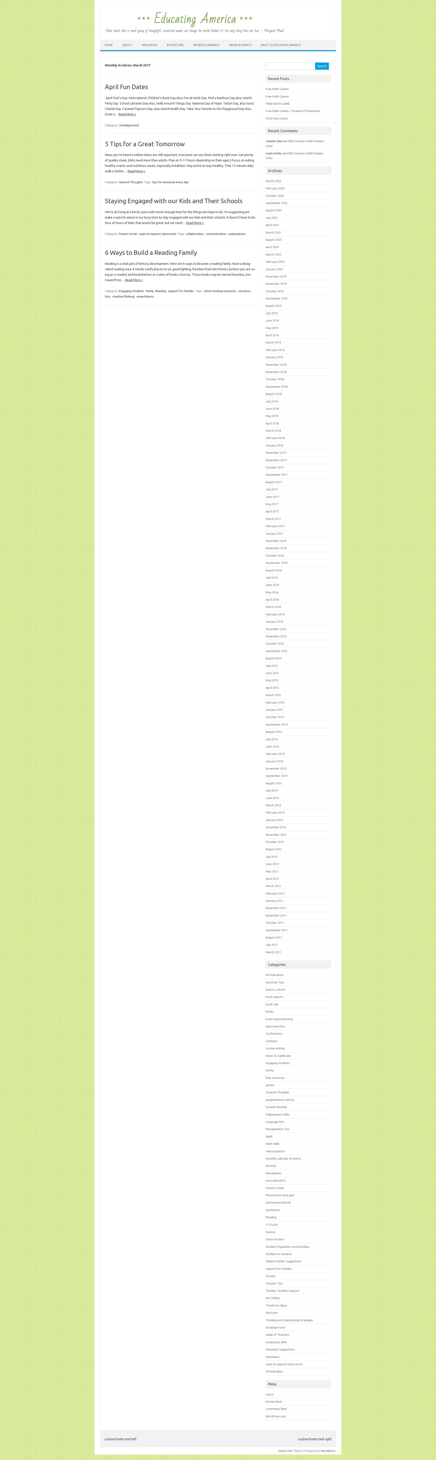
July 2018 (272, 401)
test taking (273, 1297)
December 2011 (276, 907)
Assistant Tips (275, 982)
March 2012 (273, 885)
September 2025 (276, 203)
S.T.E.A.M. (272, 1224)
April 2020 (272, 247)
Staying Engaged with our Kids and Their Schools (174, 200)
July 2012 (272, 856)
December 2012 (276, 827)
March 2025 (273, 232)
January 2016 (274, 621)
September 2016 (276, 562)
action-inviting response (220, 290)
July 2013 (272, 790)
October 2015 (275, 643)
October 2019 (275, 291)
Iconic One (285, 1450)
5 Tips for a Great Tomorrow (145, 143)
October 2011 (275, 922)
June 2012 (272, 863)
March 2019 (273, 342)
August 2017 (274, 482)
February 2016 (275, 614)
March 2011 (273, 952)
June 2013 (272, 797)
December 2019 (276, 276)
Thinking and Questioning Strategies (289, 1320)
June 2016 (272, 584)
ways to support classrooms (157, 233)
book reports (274, 996)
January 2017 (274, 533)
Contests (271, 1041)
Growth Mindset (276, 1107)
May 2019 (272, 327)
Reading (160, 290)
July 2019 (272, 313)
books (270, 1011)
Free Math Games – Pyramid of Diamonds (293, 110)
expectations (237, 233)
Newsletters (274, 1173)
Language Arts (275, 1121)
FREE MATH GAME (278, 103)
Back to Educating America (281, 45)
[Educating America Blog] (195, 32)
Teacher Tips (274, 1283)
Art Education (275, 974)
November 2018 (276, 371)
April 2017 (272, 511)
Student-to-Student (279, 1253)
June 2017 (272, 496)
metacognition (275, 1151)
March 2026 (273, 181)
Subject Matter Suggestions (284, 1261)
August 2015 (274, 658)
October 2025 (275, 195)
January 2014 (274, 761)
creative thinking (123, 296)
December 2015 (276, 629)
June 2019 (272, 320)
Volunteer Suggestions (280, 1349)
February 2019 (275, 349)
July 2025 (272, 217)
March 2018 (273, 430)
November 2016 (276, 548)
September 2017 (276, 474)
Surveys (271, 1275)
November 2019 (276, 283)
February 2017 (275, 526)
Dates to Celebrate (278, 1055)
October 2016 (275, 555)
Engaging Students (131, 290)
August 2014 (274, 731)
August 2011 (274, 937)
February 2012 (275, 893)
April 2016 (272, 599)
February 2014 (275, 753)
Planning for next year (280, 1195)
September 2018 (276, 386)
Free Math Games (277, 88)
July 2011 (272, 944)
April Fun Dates (126, 86)
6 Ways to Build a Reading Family (151, 252)
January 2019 (274, 357)
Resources (149, 45)
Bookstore (175, 45)
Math (269, 1136)
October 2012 (275, 841)
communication (216, 233)
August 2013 (274, 783)
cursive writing (275, 1048)
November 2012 (276, 834)
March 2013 (273, 805)
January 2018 (274, 445)
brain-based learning (279, 1019)
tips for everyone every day (170, 182)
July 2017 (272, 489)
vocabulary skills (276, 1342)
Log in (269, 1394)
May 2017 (272, 504)
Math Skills (273, 1143)
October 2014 (275, 717)
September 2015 (276, 651)
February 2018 (275, 437)
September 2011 (276, 930)
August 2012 (274, 849)
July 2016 (272, 577)
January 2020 (274, 269)
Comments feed (276, 1408)
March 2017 (273, 518)
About (127, 45)
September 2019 (276, 298)
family (150, 290)
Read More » (127, 114)
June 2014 (272, 746)
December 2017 (276, 452)
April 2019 (272, 335)
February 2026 (275, 188)
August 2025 (274, 210)
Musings (271, 1165)
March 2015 (273, 695)
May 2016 (272, 592)
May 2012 (272, 871)
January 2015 (274, 709)
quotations (273, 1209)
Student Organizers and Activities (288, 1246)
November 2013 (276, 768)
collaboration (195, 233)
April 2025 (272, 225)
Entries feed (274, 1401)
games (270, 1085)
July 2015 (272, 665)
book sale (272, 1004)
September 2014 (276, 724)
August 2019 (274, 305)
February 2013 (275, 812)
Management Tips (278, 1129)
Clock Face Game (277, 118)
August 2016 (274, 570)
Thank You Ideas (276, 1305)
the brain (271, 1312)
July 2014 (272, 739)
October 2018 (275, 379)
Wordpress (328, 1450)
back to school (275, 989)
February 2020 (275, 261)
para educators (276, 1180)
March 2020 (273, 254)
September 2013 (276, 775)
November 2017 (276, 460)
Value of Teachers (277, 1334)
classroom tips (275, 1026)
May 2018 (272, 415)
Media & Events (240, 45)
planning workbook (278, 1202)
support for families (181, 290)
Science (270, 1231)
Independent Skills (278, 1114)
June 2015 (272, 673)
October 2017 (275, 467)
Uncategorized (129, 125)
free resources (275, 1077)
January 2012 (274, 900)
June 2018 (272, 408)
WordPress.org (276, 1416)
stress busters (275, 1239)
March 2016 (273, 606)
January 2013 (274, 819)
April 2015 (272, 687)
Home (109, 45)
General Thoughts (131, 182)
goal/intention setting (280, 1099)
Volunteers (273, 1356)
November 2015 (276, 636)
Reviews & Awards (206, 45)
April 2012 (272, 878)
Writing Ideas (274, 1371)
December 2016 (276, 540)
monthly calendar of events (283, 1158)
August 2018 (274, 393)
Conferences (274, 1033)
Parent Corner (128, 233)
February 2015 (275, 702)
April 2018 (272, 423)
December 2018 (276, 364)
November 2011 (276, 915)
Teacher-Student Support (283, 1290)
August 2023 (274, 239)
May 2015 (272, 680)
